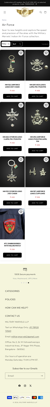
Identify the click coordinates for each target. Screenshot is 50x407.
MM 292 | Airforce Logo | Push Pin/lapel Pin (37, 139)
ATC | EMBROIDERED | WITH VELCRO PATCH (12, 245)
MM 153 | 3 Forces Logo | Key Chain (12, 192)
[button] (4, 12)
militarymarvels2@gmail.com (25, 336)
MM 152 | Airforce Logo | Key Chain (12, 86)
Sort (14, 44)
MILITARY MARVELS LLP (28, 402)
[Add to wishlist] (20, 53)
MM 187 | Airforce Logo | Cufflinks (37, 192)
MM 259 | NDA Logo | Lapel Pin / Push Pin (37, 86)
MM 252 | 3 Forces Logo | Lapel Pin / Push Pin (12, 138)
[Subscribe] (42, 376)
